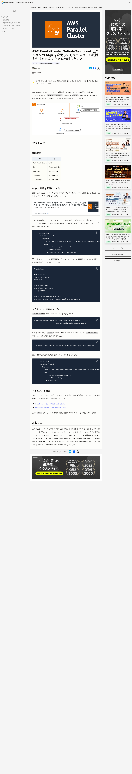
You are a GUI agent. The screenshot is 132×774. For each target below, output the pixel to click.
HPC (35, 63)
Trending (33, 7)
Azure (68, 7)
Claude (45, 7)
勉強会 (90, 7)
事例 (95, 7)
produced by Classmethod (24, 2)
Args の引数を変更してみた (12, 23)
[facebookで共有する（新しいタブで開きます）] (94, 68)
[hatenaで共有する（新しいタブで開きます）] (90, 68)
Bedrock (51, 7)
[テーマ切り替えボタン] (130, 2)
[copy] (97, 232)
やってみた (4, 17)
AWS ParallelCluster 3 (46, 63)
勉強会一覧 (118, 260)
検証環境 (6, 20)
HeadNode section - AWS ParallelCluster (50, 404)
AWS (39, 7)
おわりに (4, 31)
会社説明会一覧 (118, 254)
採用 (100, 7)
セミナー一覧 (118, 248)
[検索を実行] (108, 2)
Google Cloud (60, 7)
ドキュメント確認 (8, 28)
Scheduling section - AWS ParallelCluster (50, 407)
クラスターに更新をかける (11, 25)
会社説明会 (83, 7)
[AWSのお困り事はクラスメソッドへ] (66, 467)
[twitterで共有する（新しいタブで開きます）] (98, 68)
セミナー (75, 7)
